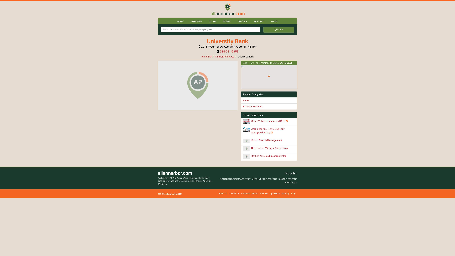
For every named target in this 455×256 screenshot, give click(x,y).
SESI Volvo (292, 182)
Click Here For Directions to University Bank (266, 63)
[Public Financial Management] (246, 141)
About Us (223, 193)
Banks (246, 100)
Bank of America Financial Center (268, 156)
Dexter (227, 21)
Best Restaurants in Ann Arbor (235, 179)
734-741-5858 (229, 51)
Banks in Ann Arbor (288, 179)
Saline (212, 21)
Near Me (264, 193)
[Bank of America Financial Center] (246, 156)
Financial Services (224, 56)
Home (180, 21)
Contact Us (234, 193)
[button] (269, 76)
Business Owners (249, 193)
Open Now (275, 193)
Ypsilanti (259, 21)
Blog (293, 193)
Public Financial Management (266, 140)
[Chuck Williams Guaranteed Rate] (246, 121)
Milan (274, 21)
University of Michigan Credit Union (269, 148)
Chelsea (242, 21)
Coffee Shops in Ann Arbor (264, 179)
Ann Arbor (196, 21)
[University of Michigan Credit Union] (246, 148)
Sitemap (285, 193)
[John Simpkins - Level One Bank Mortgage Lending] (246, 129)
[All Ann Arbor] (227, 9)
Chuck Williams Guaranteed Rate (268, 121)
